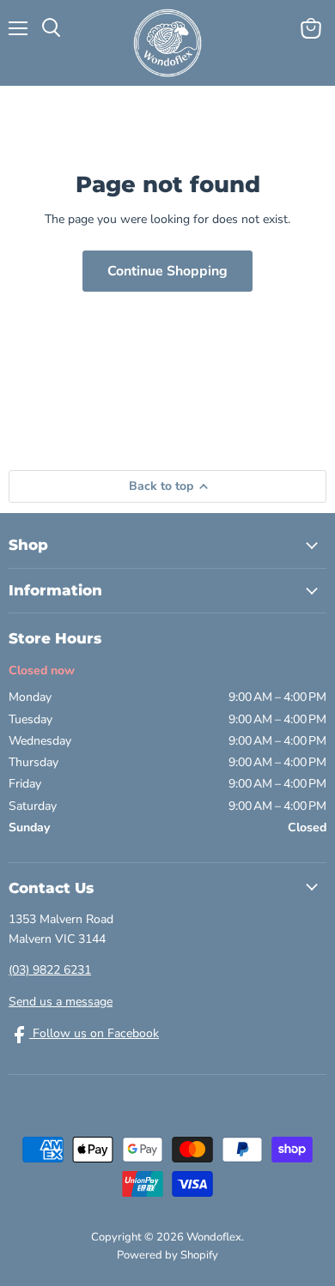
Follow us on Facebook (94, 1033)
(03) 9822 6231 (50, 970)
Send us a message (61, 1001)
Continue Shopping (167, 271)
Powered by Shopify (167, 1255)
